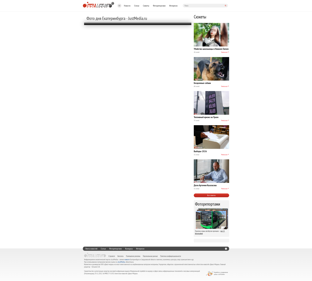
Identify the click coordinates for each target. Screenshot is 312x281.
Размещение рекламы (133, 256)
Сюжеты (146, 5)
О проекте (111, 256)
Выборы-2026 (200, 151)
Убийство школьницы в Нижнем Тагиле (211, 49)
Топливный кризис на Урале (206, 117)
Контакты (120, 256)
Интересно (173, 5)
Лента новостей (91, 248)
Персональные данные (150, 256)
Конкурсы (129, 248)
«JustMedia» (121, 262)
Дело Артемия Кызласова (205, 185)
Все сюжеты (211, 195)
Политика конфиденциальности (170, 256)
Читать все (224, 52)
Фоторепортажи (159, 5)
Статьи (136, 5)
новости (127, 259)
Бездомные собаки (202, 83)
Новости (127, 5)
